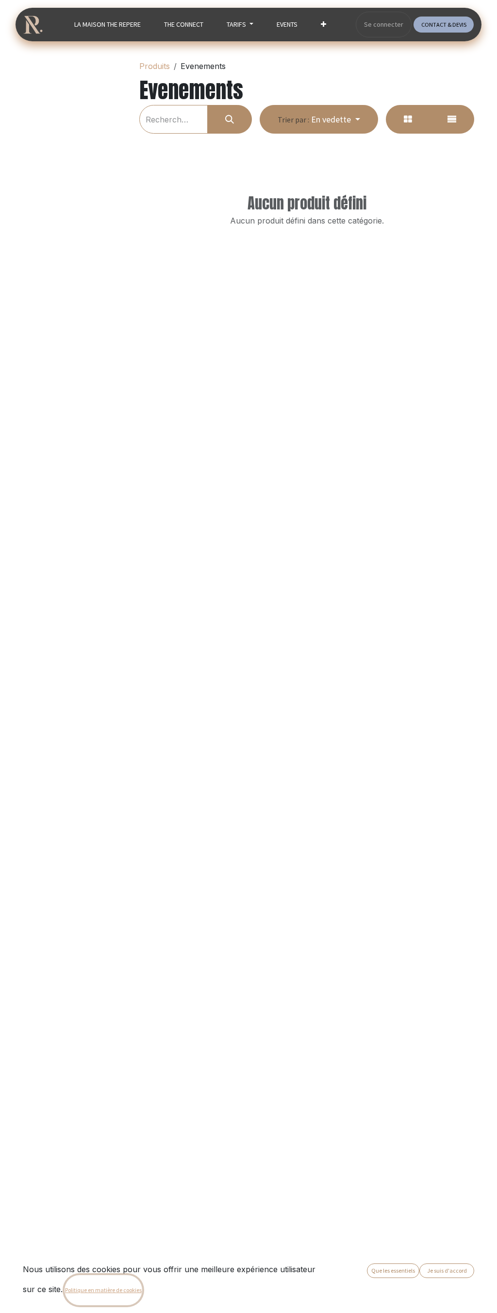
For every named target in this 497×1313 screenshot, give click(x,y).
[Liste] (452, 119)
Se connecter (383, 24)
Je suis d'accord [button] (447, 1270)
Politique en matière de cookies (103, 1290)
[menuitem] (107, 25)
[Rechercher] (229, 119)
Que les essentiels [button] (393, 1270)
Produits (154, 66)
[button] (319, 119)
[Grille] (408, 119)
